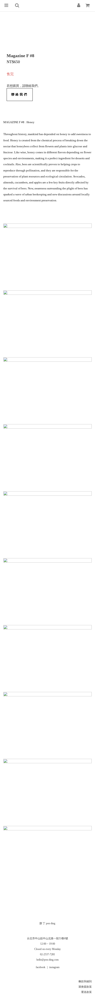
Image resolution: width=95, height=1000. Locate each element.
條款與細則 (85, 981)
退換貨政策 (85, 986)
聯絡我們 (19, 94)
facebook (40, 967)
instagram (54, 967)
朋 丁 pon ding (47, 923)
